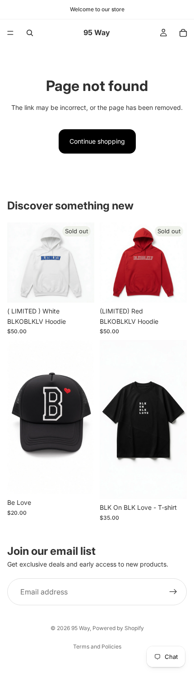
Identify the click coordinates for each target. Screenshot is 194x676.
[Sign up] (173, 591)
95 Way (80, 628)
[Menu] (10, 33)
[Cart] (183, 33)
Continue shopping (97, 141)
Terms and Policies (97, 646)
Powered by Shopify (118, 628)
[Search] (30, 33)
